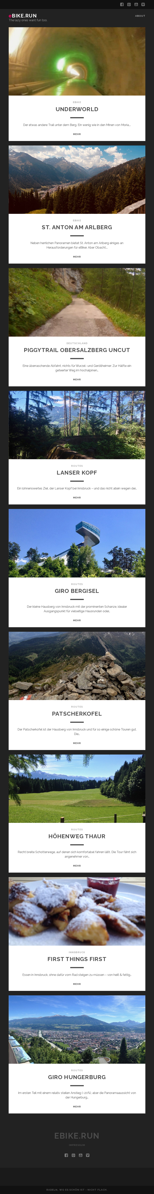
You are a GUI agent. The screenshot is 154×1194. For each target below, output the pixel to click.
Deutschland (76, 343)
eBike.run (23, 16)
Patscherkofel (77, 713)
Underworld (77, 109)
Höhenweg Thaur (77, 836)
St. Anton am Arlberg (77, 227)
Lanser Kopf (77, 472)
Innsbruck (77, 952)
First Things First (77, 959)
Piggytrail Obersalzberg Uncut (77, 350)
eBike (77, 102)
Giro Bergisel (77, 591)
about (140, 15)
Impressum (77, 1145)
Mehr (77, 134)
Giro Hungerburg (77, 1077)
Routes (77, 465)
